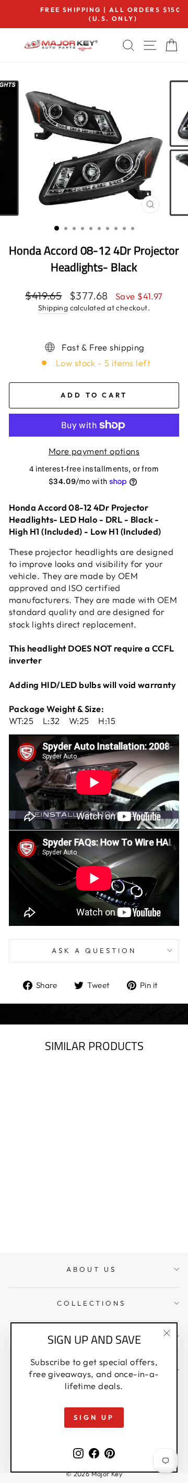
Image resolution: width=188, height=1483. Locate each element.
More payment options (94, 450)
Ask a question (94, 950)
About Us (91, 1269)
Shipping (53, 307)
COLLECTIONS (91, 1303)
